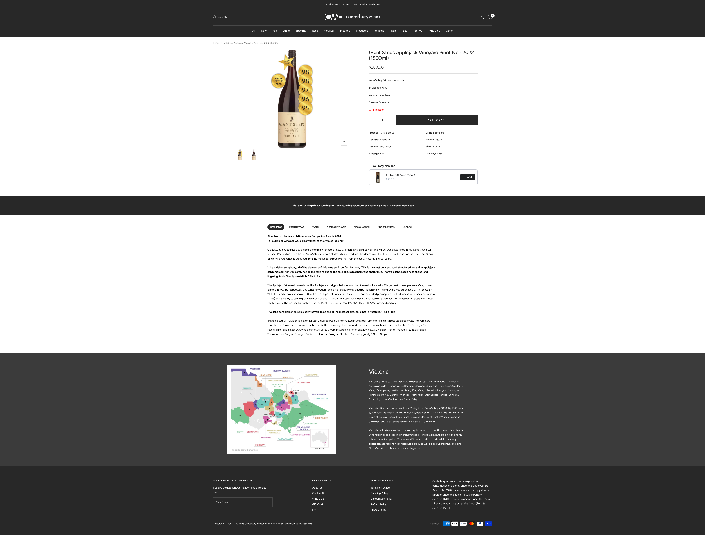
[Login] (482, 17)
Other (449, 30)
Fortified (329, 30)
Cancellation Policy (381, 498)
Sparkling (301, 30)
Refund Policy (378, 504)
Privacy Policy (378, 509)
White (286, 30)
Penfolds (379, 30)
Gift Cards (318, 504)
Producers (362, 30)
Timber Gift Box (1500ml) (400, 175)
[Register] (267, 502)
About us (317, 487)
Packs (393, 30)
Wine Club (434, 30)
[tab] (275, 227)
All (253, 30)
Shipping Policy (379, 493)
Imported (344, 30)
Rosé (315, 30)
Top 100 (417, 30)
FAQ (314, 509)
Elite (404, 30)
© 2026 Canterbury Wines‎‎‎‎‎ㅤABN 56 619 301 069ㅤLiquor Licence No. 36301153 (274, 523)
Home (216, 43)
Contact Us (318, 493)
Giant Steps (387, 132)
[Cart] (490, 17)
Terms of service (380, 487)
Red (274, 30)
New (264, 30)
